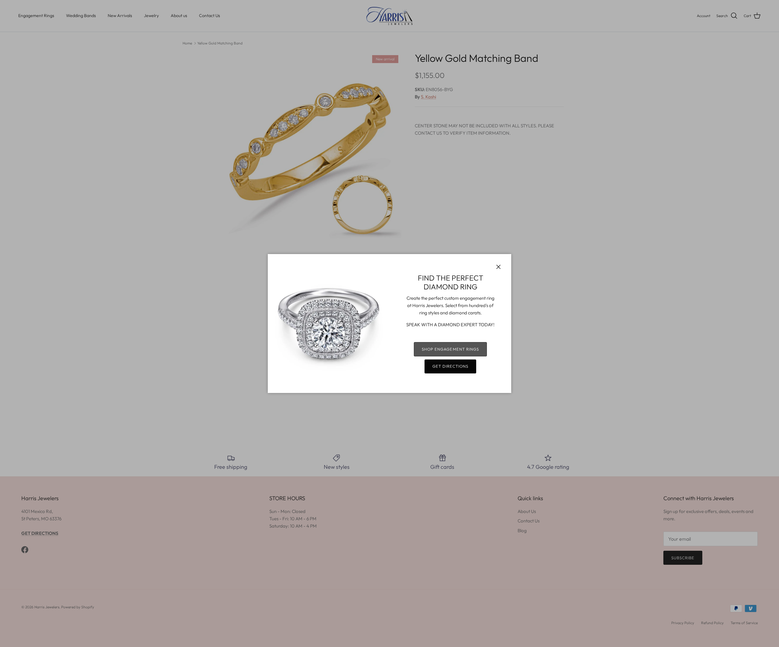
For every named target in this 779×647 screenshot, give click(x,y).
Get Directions (450, 366)
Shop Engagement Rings (450, 349)
